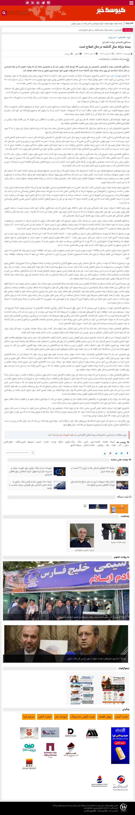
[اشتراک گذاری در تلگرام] (116, 453)
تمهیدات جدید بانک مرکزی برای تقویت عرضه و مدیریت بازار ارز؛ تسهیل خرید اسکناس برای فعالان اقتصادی (30, 471)
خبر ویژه (112, 37)
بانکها (61, 441)
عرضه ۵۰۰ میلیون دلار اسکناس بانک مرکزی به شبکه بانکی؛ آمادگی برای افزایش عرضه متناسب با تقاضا (30, 485)
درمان (126, 445)
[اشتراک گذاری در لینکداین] (105, 453)
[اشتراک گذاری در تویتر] (122, 453)
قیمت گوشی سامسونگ (82, 717)
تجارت (46, 441)
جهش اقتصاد (104, 717)
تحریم (38, 441)
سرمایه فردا (28, 717)
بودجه (53, 441)
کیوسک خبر (116, 75)
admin (119, 53)
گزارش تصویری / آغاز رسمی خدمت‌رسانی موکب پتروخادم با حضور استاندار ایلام (94, 617)
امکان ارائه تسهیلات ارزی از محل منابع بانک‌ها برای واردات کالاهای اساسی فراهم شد (93, 483)
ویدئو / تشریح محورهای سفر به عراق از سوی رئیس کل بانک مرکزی (96, 658)
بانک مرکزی (70, 441)
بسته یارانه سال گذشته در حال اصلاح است (105, 47)
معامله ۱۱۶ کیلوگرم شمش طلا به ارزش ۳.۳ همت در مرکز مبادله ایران (93, 470)
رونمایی (100, 445)
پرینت (68, 53)
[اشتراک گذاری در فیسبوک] (127, 453)
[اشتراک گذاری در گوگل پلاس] (110, 453)
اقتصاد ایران (95, 441)
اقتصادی (118, 30)
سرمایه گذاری (75, 445)
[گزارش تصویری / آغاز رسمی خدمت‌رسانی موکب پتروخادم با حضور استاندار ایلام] (66, 590)
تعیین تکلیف (20, 441)
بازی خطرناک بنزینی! (118, 542)
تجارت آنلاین (44, 717)
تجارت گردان (121, 717)
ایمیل (77, 53)
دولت (114, 445)
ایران (86, 441)
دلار (120, 445)
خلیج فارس (8, 441)
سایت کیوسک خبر (66, 434)
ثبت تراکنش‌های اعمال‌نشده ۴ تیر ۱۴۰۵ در (105, 23)
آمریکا (112, 441)
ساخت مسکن (89, 445)
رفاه (107, 445)
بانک (79, 441)
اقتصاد (105, 441)
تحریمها (31, 441)
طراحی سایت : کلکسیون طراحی (95, 810)
